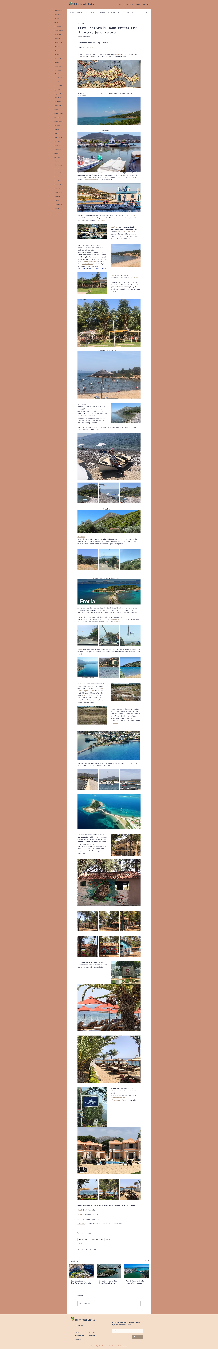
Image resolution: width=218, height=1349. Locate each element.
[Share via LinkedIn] (86, 1249)
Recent (79, 12)
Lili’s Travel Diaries (84, 4)
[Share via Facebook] (78, 1249)
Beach (87, 1239)
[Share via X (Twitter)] (82, 1249)
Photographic (122, 1346)
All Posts (71, 12)
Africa (127, 12)
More (133, 12)
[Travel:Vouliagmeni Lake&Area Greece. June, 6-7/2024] (81, 1271)
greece (81, 1239)
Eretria (108, 1239)
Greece (80, 1243)
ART (86, 12)
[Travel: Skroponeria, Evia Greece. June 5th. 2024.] (109, 1271)
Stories (120, 12)
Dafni (101, 1239)
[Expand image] (87, 493)
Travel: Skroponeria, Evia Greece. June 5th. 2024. (108, 1282)
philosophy (111, 12)
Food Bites (102, 12)
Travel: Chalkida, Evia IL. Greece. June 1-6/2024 (135, 1282)
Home (77, 1332)
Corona (93, 12)
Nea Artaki (95, 1239)
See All (147, 1261)
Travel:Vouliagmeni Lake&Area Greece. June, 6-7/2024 (81, 1282)
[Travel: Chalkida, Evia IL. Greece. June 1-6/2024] (136, 1271)
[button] (147, 12)
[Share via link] (91, 1249)
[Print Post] (95, 1249)
